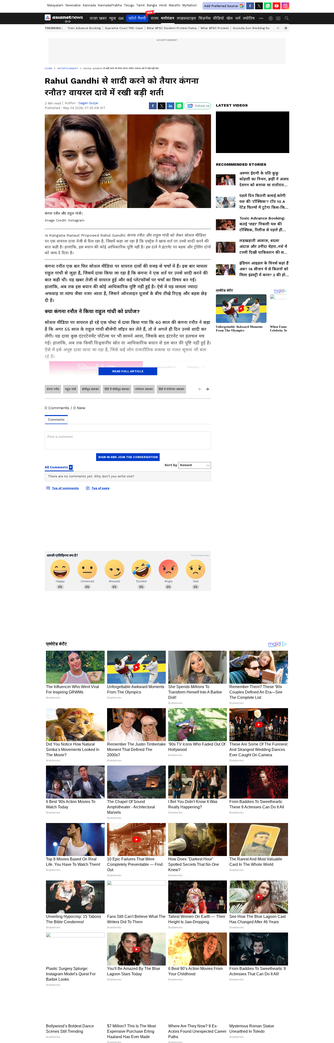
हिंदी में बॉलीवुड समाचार (117, 389)
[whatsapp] (268, 5)
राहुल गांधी (70, 389)
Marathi (174, 5)
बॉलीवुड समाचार (90, 389)
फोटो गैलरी (137, 18)
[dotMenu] (261, 18)
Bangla (152, 5)
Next (285, 28)
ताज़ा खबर (98, 18)
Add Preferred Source (221, 6)
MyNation (189, 5)
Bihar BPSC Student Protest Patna (172, 28)
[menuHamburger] (278, 18)
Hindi (163, 5)
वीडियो (218, 18)
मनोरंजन (167, 18)
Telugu (129, 5)
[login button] (272, 18)
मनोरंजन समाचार (144, 389)
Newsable (73, 5)
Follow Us (202, 106)
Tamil (140, 5)
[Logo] (65, 18)
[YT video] (276, 5)
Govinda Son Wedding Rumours (256, 28)
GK (121, 18)
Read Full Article (128, 371)
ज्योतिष (249, 18)
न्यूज (112, 18)
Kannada (89, 5)
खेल (229, 18)
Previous (278, 28)
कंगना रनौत (53, 389)
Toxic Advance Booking (84, 28)
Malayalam (55, 5)
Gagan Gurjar (88, 103)
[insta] (285, 5)
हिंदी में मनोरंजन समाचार (171, 389)
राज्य (154, 18)
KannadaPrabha (110, 5)
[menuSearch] (287, 18)
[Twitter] (259, 5)
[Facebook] (250, 5)
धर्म (237, 18)
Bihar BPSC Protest (215, 28)
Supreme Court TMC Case (124, 28)
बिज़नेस (205, 18)
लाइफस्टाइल (186, 18)
